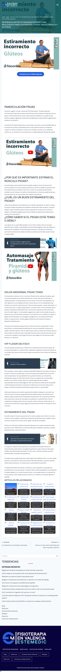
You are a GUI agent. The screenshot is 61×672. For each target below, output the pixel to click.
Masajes (4, 613)
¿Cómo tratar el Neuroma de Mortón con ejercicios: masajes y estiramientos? (26, 601)
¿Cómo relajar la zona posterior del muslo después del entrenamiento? (24, 573)
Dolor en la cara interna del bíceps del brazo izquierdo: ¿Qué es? (47, 545)
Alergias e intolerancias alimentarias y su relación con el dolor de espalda (25, 580)
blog (7, 17)
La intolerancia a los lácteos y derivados (14, 544)
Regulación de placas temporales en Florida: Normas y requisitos (22, 570)
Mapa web (48, 649)
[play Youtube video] (30, 152)
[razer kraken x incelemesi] (30, 671)
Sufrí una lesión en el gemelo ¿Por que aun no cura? (18, 592)
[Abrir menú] (57, 5)
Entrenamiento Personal (10, 611)
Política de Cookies (36, 649)
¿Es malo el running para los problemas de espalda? (18, 583)
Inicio (3, 17)
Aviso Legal (24, 649)
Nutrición (5, 616)
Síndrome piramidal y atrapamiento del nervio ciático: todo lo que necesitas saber (28, 589)
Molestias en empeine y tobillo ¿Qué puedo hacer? (18, 576)
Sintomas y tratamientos (10, 619)
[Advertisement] (30, 90)
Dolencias (5, 608)
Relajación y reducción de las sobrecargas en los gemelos (20, 586)
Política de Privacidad (10, 649)
